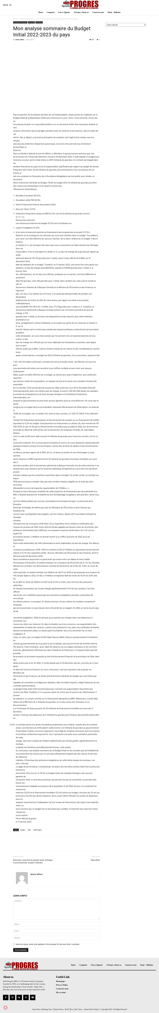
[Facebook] (15, 45)
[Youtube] (32, 997)
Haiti (29, 830)
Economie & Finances (27, 19)
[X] (21, 45)
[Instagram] (12, 997)
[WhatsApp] (32, 45)
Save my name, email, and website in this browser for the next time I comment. (48, 944)
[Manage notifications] (5, 1008)
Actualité (31, 22)
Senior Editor (19, 39)
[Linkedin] (19, 997)
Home (15, 19)
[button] (7, 5)
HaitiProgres (37, 830)
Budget (22, 830)
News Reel (95, 860)
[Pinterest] (27, 45)
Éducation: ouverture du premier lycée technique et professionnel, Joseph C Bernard (33, 861)
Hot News (39, 22)
